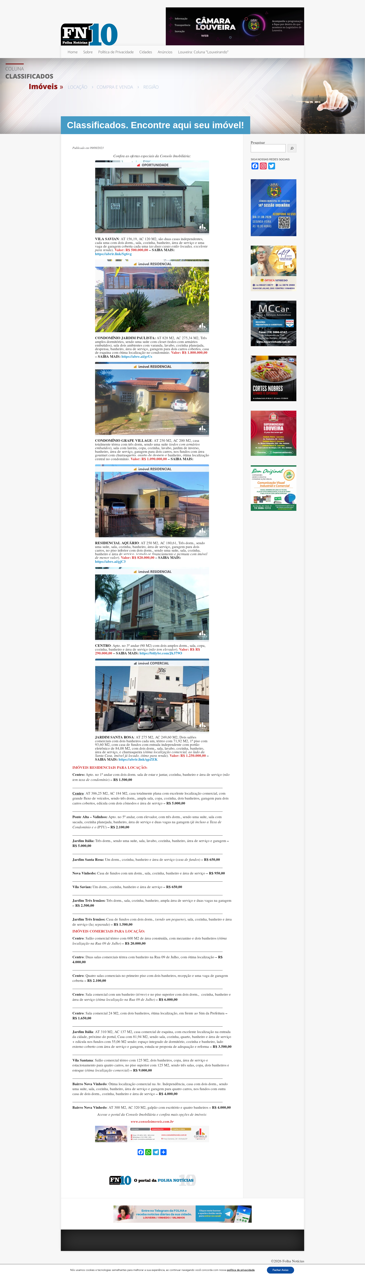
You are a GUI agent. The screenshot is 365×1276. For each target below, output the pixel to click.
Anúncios (165, 51)
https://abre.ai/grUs (136, 356)
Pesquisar (258, 142)
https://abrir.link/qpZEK (138, 759)
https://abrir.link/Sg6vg (113, 254)
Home (73, 51)
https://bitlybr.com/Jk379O (161, 653)
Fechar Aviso (280, 1270)
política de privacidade (241, 1270)
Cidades (145, 51)
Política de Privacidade (116, 51)
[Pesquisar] (292, 148)
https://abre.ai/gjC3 (110, 561)
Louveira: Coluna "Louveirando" (203, 51)
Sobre (88, 51)
